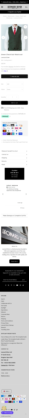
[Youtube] (17, 285)
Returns (3, 316)
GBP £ (7, 391)
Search (3, 299)
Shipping (11, 66)
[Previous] (1, 2)
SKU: (2, 60)
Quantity (3, 97)
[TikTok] (23, 285)
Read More (14, 261)
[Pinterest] (11, 285)
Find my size (15, 76)
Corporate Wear (5, 314)
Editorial (3, 312)
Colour (3, 89)
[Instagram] (20, 285)
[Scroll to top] (25, 414)
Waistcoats (11, 16)
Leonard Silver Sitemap (7, 325)
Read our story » (5, 375)
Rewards (3, 327)
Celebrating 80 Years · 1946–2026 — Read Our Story (14, 2)
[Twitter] (8, 285)
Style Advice (4, 310)
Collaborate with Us (6, 303)
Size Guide (4, 305)
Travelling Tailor (5, 329)
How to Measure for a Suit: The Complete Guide (13, 337)
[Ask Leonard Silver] (4, 408)
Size (2, 84)
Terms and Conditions (7, 321)
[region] (14, 194)
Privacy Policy (5, 323)
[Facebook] (5, 285)
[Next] (27, 2)
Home (5, 16)
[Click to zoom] (25, 27)
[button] (14, 12)
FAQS (2, 301)
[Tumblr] (14, 285)
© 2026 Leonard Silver (6, 416)
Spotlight (3, 307)
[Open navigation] (3, 7)
